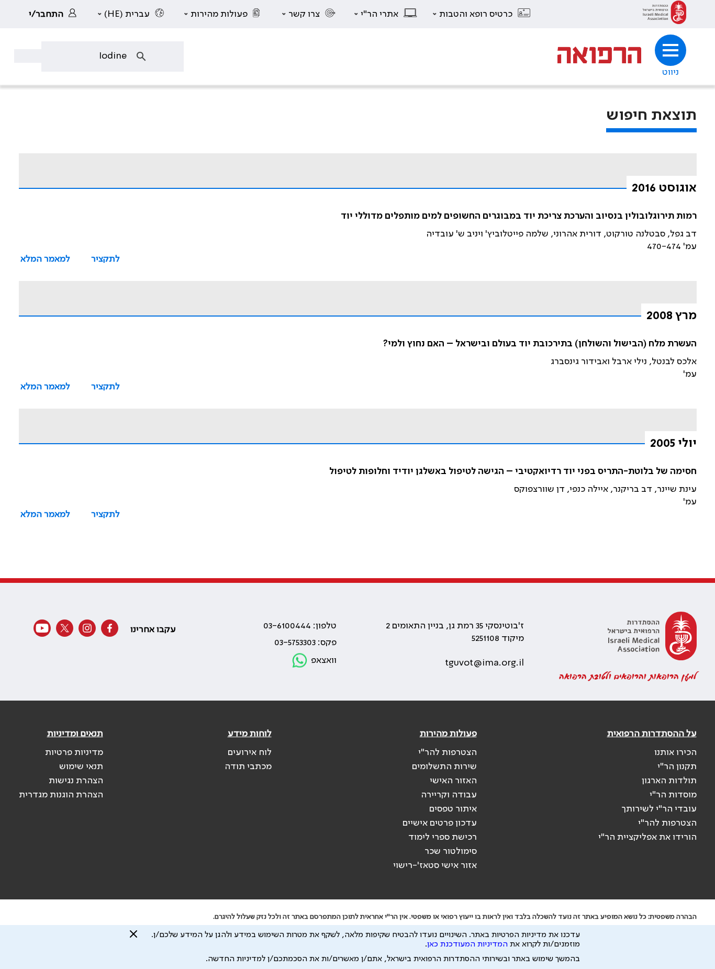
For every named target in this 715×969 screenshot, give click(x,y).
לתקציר (105, 259)
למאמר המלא (45, 259)
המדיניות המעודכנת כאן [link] (467, 944)
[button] (482, 14)
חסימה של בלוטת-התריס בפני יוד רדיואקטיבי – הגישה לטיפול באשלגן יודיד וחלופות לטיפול (513, 471)
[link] (664, 14)
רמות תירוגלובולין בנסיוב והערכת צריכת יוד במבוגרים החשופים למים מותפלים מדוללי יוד (519, 216)
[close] (133, 938)
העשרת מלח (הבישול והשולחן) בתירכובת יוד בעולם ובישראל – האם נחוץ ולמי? (540, 343)
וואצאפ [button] (324, 660)
